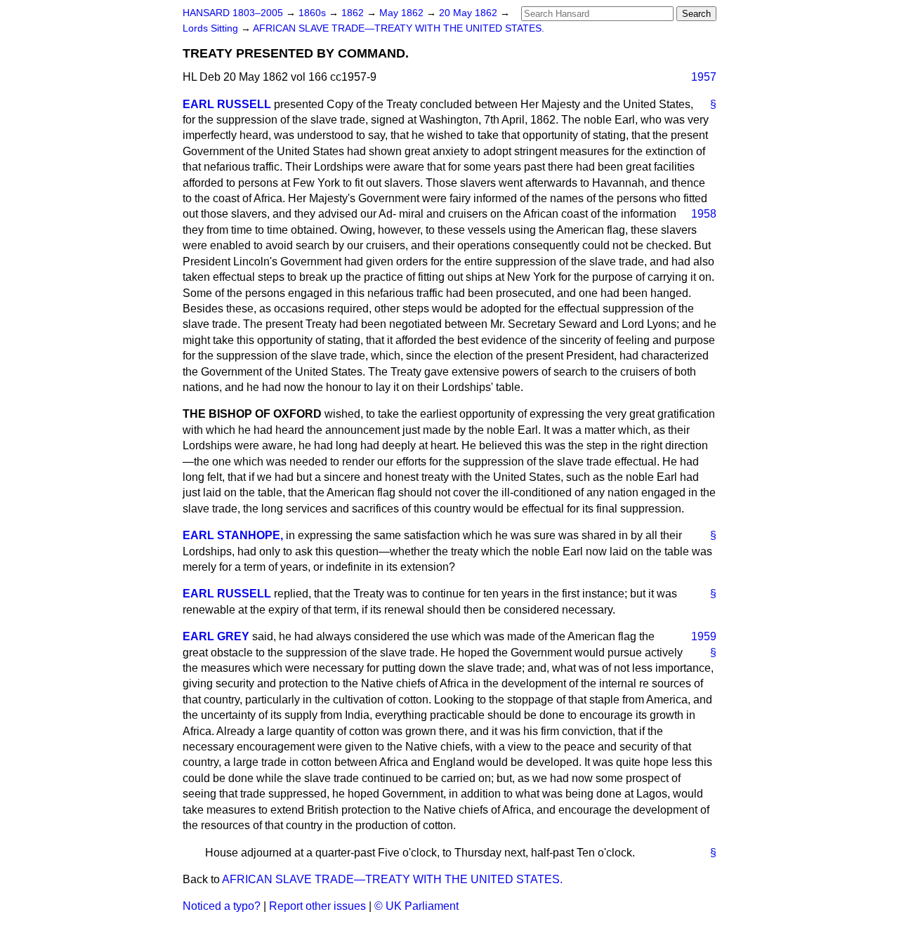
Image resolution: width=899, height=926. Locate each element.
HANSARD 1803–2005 (233, 13)
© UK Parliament (416, 906)
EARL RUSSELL (227, 104)
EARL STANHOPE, (233, 535)
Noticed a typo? (222, 906)
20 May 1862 (469, 13)
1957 (703, 77)
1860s (313, 13)
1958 (703, 214)
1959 (703, 636)
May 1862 (402, 13)
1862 (354, 13)
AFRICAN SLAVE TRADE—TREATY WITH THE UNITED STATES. (398, 28)
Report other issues (317, 906)
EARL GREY (216, 636)
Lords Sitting (212, 28)
